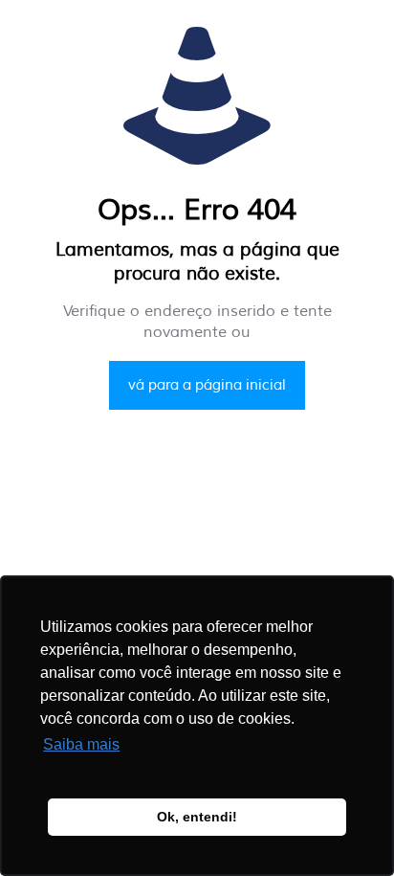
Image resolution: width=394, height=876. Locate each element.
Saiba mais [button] (81, 744)
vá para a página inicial (207, 385)
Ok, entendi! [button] (197, 816)
